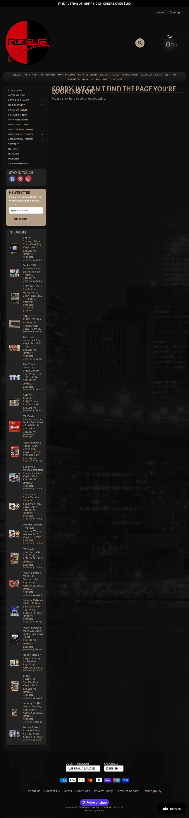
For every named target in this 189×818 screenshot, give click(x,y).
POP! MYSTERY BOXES (18, 119)
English (112, 768)
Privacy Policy (103, 791)
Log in (160, 12)
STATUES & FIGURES (109, 74)
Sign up (175, 12)
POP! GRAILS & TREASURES (20, 129)
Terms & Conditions (76, 791)
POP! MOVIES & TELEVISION (27, 135)
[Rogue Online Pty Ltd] (29, 42)
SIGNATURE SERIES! (87, 74)
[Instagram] (28, 178)
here (72, 98)
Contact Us (52, 791)
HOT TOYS (13, 148)
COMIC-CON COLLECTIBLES (27, 140)
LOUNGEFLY (13, 158)
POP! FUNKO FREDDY (18, 114)
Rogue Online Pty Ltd (93, 807)
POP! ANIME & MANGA (27, 101)
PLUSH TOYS (170, 74)
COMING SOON (15, 90)
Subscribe (20, 219)
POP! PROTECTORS (66, 74)
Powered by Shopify (94, 810)
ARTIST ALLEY (31, 74)
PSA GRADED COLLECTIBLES (109, 79)
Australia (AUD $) (81, 768)
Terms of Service (127, 791)
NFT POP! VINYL (48, 74)
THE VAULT (13, 144)
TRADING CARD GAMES (80, 80)
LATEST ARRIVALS (16, 95)
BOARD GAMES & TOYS (151, 74)
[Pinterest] (20, 178)
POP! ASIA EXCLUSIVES (19, 124)
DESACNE (17, 74)
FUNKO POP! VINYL (27, 106)
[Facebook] (12, 178)
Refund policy (152, 791)
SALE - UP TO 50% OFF (18, 163)
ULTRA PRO (13, 153)
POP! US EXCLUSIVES (17, 109)
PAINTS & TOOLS (129, 74)
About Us (34, 791)
